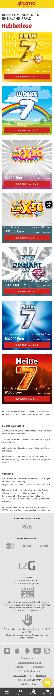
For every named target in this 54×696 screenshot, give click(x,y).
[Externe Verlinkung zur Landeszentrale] (27, 565)
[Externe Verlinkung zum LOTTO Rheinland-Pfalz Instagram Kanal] (47, 651)
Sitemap (19, 666)
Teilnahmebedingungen (29, 662)
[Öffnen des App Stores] (17, 651)
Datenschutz (27, 658)
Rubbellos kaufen (25, 76)
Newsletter (41, 675)
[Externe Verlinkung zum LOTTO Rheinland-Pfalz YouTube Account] (37, 651)
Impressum (38, 666)
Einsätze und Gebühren (29, 679)
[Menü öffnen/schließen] (7, 692)
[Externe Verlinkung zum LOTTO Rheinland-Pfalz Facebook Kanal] (7, 651)
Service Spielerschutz (29, 671)
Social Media (19, 675)
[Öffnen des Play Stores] (27, 651)
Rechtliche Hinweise (30, 684)
